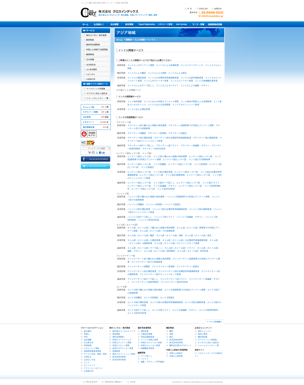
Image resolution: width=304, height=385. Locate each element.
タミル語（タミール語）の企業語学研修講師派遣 (185, 240)
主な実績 (95, 60)
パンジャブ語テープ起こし (139, 217)
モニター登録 (198, 24)
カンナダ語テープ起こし (138, 310)
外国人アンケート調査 (121, 342)
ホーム (119, 39)
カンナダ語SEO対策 (136, 313)
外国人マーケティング (121, 340)
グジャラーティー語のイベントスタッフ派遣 (160, 274)
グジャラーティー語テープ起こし (142, 279)
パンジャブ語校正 (172, 204)
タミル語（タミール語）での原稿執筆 (157, 231)
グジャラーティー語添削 (163, 266)
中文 (188, 8)
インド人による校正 (177, 73)
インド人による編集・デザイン (195, 85)
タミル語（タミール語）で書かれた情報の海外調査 (151, 227)
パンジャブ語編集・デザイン (190, 217)
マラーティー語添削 (157, 133)
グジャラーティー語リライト (173, 279)
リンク (87, 362)
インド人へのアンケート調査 (140, 65)
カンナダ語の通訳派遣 (137, 302)
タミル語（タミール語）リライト (179, 248)
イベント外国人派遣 (149, 340)
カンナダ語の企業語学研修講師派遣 (166, 302)
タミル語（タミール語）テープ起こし (144, 248)
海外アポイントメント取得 (123, 354)
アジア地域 (139, 39)
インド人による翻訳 (136, 73)
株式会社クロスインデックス (119, 12)
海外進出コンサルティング (123, 331)
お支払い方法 (89, 360)
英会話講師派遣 (147, 337)
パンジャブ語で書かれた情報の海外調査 (146, 196)
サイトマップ (89, 365)
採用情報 (129, 24)
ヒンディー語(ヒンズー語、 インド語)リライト (198, 182)
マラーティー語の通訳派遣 (139, 138)
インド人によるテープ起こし (140, 85)
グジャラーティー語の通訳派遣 (141, 271)
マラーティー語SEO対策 (153, 148)
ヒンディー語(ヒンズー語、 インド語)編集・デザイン (152, 186)
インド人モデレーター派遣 (156, 81)
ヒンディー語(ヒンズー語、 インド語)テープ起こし (151, 182)
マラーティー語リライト (167, 145)
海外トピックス (95, 74)
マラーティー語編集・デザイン (195, 145)
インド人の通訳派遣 (136, 77)
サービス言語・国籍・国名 (95, 354)
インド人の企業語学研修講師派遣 (163, 77)
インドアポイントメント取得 (185, 104)
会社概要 (114, 24)
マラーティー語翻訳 (136, 133)
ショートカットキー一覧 (95, 98)
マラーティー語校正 (177, 133)
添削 (171, 334)
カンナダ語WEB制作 (208, 310)
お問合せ (216, 8)
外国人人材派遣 (176, 356)
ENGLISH (202, 8)
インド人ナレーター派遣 (181, 81)
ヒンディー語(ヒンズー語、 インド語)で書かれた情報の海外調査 (157, 156)
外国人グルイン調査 (121, 345)
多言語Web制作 (119, 357)
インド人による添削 (157, 73)
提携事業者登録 (215, 24)
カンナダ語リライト (161, 310)
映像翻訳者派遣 (147, 348)
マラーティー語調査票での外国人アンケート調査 (191, 125)
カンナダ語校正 (167, 297)
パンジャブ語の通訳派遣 (138, 209)
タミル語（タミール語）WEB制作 (159, 251)
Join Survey (181, 24)
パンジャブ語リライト (164, 217)
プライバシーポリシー (93, 368)
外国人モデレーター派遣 (122, 348)
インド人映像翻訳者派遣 (206, 81)
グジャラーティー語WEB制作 (145, 282)
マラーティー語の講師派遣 (205, 138)
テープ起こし (146, 356)
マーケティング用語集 (95, 88)
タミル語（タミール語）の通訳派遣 (143, 240)
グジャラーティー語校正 (188, 266)
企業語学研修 (146, 334)
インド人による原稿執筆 (167, 65)
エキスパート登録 (165, 24)
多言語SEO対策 (119, 360)
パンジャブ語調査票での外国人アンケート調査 (188, 196)
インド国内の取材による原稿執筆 (196, 101)
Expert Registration (147, 24)
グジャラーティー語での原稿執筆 (146, 262)
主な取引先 (95, 65)
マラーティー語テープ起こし (140, 145)
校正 (171, 337)
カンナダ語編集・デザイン (184, 310)
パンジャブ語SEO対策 (148, 220)
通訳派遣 (145, 331)
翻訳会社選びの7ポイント (180, 345)
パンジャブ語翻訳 (135, 204)
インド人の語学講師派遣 (192, 77)
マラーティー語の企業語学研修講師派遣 (172, 138)
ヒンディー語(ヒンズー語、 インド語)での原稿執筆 (186, 159)
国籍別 (129, 39)
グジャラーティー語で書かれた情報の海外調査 (149, 259)
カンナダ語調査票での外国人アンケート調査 (185, 290)
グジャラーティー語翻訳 (138, 266)
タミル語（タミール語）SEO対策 (192, 251)
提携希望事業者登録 (92, 351)
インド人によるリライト (167, 85)
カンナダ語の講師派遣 (195, 302)
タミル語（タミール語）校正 (198, 235)
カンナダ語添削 (151, 297)
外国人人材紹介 (176, 353)
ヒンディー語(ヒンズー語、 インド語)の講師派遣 (162, 175)
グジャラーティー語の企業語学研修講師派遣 (178, 271)
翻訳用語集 (202, 337)
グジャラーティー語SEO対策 (174, 282)
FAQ (86, 337)
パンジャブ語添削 (154, 204)
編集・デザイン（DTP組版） (153, 362)
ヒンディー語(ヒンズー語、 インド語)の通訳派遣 (150, 172)
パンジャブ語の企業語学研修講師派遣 (169, 209)
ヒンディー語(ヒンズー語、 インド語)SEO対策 (153, 189)
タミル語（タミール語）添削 (169, 235)
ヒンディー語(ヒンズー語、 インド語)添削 (187, 164)
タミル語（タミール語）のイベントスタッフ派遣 (176, 243)
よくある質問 (95, 69)
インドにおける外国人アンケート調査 (161, 101)
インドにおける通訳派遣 (138, 109)
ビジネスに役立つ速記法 (95, 93)
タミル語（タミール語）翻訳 (140, 235)
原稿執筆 (116, 351)
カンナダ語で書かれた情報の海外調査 (144, 290)
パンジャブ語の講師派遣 (200, 209)
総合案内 (88, 331)
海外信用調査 (118, 337)
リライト (145, 359)
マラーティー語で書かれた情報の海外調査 (147, 125)
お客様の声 (95, 79)
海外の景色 (202, 334)
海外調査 (116, 334)
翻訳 (171, 331)
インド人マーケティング (192, 65)
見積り (98, 24)
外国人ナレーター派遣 (150, 345)
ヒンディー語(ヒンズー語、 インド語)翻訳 (146, 164)
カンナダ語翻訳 (134, 297)
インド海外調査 (134, 101)
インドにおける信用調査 (159, 104)
